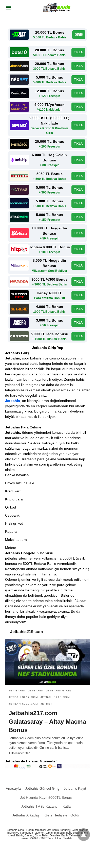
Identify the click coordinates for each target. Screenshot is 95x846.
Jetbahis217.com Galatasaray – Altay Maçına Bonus (47, 721)
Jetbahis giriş (58, 690)
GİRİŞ (79, 34)
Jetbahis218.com (55, 697)
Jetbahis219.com (23, 703)
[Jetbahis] (57, 7)
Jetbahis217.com (23, 697)
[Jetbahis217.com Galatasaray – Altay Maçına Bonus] (47, 662)
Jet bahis (17, 690)
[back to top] (83, 834)
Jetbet (46, 703)
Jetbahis (12, 401)
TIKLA (78, 52)
